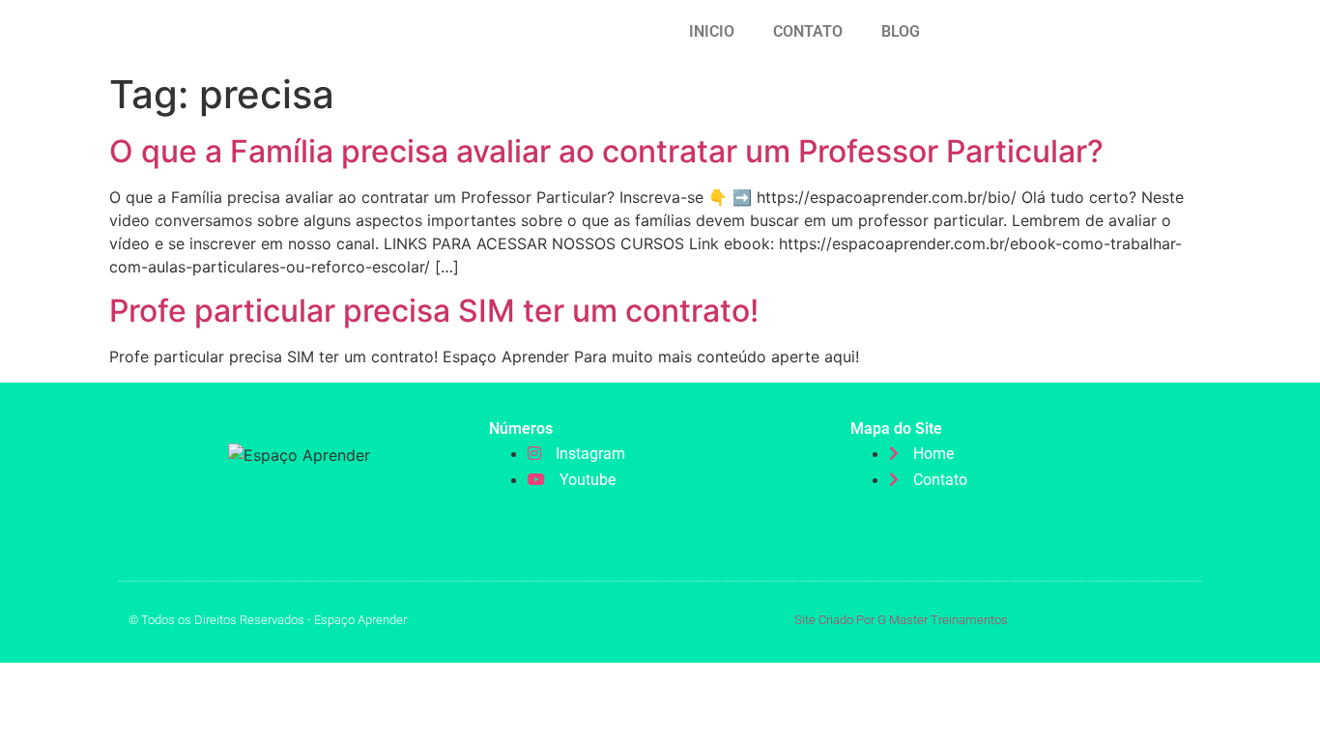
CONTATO (808, 31)
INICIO (711, 31)
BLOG (900, 31)
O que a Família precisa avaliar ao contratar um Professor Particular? (606, 151)
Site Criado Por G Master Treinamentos (901, 620)
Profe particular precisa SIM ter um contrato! (434, 310)
